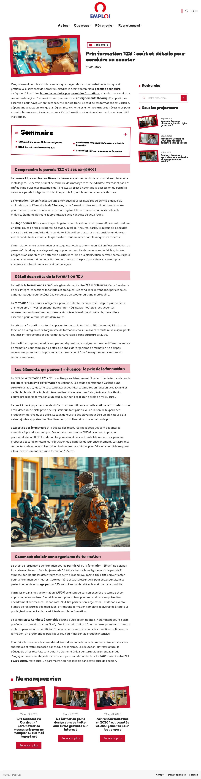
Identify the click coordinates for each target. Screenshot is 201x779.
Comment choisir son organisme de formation (99, 151)
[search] (186, 11)
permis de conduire (108, 89)
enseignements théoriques (93, 98)
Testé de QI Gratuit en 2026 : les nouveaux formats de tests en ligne (174, 140)
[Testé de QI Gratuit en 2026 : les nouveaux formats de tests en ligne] (149, 138)
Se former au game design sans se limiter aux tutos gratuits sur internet (70, 723)
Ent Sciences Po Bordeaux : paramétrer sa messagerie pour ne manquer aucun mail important (29, 727)
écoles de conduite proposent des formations (70, 93)
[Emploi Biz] (100, 11)
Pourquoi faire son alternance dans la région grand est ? (174, 123)
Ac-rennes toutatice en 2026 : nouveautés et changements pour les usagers (112, 723)
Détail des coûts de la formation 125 (36, 147)
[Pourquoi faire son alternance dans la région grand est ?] (147, 121)
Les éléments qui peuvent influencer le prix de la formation (100, 144)
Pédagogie (101, 44)
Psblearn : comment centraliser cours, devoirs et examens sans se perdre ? (174, 157)
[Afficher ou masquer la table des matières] (90, 133)
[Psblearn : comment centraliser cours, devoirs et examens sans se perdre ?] (149, 156)
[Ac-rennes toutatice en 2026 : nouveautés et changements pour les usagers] (111, 698)
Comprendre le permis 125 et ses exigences (40, 142)
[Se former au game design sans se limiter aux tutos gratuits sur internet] (71, 698)
